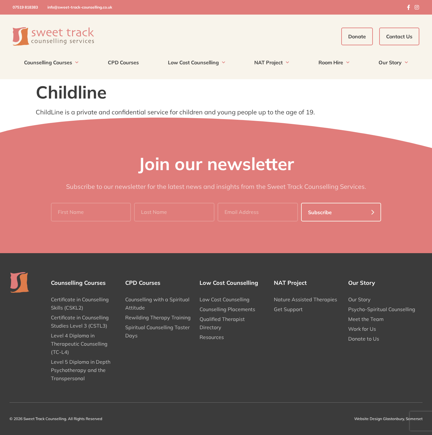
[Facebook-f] (408, 7)
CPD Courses (123, 62)
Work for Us (362, 329)
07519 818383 (25, 7)
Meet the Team (366, 319)
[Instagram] (416, 7)
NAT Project (268, 62)
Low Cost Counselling (193, 62)
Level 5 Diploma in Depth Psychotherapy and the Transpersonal (80, 370)
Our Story (390, 62)
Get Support (288, 309)
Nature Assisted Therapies (305, 299)
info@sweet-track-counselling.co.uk (79, 7)
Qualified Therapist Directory (222, 323)
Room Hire (330, 62)
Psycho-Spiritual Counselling (381, 309)
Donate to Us (363, 339)
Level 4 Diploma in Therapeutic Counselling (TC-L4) (79, 343)
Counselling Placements (227, 309)
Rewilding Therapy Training (158, 317)
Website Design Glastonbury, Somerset (388, 418)
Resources (212, 337)
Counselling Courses (48, 62)
